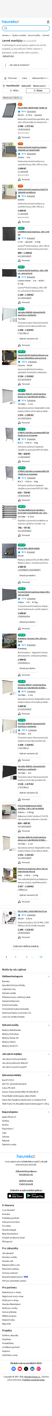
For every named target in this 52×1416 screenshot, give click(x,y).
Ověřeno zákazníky (10, 1335)
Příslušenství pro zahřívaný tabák (16, 997)
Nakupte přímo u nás (11, 1265)
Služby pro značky (9, 1308)
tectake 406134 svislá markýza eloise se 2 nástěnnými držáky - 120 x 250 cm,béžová (32, 840)
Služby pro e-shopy (10, 1300)
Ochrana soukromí (10, 1273)
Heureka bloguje (9, 1229)
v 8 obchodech (24, 129)
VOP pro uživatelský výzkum (14, 1280)
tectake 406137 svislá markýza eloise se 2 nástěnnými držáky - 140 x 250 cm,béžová (32, 687)
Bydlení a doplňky (19, 35)
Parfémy (5, 1120)
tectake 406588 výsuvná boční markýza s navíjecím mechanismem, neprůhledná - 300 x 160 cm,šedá (34, 316)
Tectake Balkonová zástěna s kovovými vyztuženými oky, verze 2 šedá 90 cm (34, 513)
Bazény (5, 1124)
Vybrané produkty (11, 1075)
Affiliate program (9, 1316)
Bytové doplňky (34, 35)
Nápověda (6, 1323)
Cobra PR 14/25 (8, 1088)
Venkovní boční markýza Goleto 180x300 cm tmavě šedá (32, 149)
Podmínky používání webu (33, 1379)
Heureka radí (7, 1261)
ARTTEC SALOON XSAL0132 (14, 1084)
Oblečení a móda (9, 1144)
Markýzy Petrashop (10, 1034)
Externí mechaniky (10, 1005)
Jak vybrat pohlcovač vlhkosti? (15, 1063)
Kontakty (6, 1214)
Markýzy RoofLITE (10, 1045)
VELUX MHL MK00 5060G (29, 548)
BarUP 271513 (8, 1080)
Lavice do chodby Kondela (13, 1016)
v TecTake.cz (23, 333)
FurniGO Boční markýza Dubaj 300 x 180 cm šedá (26, 608)
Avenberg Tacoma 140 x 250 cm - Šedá (32, 640)
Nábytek (5, 1140)
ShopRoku (6, 1339)
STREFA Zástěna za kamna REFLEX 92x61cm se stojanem (33, 434)
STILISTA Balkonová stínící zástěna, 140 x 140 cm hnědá (31, 807)
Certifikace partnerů (11, 1347)
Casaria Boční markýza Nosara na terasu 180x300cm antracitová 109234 (33, 358)
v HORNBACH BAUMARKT (29, 570)
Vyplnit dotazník (26, 1184)
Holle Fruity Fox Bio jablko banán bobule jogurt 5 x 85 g (25, 1103)
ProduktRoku (8, 1343)
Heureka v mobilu (9, 1257)
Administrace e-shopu (11, 1292)
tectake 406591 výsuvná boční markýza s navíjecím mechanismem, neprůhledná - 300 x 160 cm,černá (34, 770)
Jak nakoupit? (8, 1253)
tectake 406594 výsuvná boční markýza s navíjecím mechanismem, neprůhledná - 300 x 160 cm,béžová (34, 728)
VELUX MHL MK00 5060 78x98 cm (32, 107)
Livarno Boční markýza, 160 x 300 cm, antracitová (33, 272)
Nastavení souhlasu (10, 1269)
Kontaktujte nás (26, 1174)
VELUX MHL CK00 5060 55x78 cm (32, 911)
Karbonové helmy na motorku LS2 (16, 1013)
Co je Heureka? (8, 1210)
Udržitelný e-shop (10, 1355)
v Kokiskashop (24, 616)
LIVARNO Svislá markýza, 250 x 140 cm (33, 233)
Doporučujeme (10, 1112)
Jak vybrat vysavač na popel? (14, 1067)
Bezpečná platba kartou (12, 1277)
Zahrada (5, 1136)
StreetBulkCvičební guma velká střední (19, 1096)
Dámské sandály (9, 993)
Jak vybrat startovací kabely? (14, 1059)
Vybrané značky (10, 1025)
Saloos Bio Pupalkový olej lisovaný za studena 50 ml (24, 1099)
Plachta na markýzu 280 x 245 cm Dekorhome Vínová (33, 870)
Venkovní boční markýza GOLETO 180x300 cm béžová (33, 191)
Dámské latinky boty (11, 1001)
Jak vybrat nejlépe (12, 1054)
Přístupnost (7, 1241)
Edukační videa (8, 1320)
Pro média (6, 1226)
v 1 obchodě (23, 171)
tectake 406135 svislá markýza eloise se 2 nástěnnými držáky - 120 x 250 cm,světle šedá (32, 397)
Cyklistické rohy (9, 989)
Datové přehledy (9, 1312)
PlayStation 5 (7, 1128)
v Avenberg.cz (24, 662)
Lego (4, 1132)
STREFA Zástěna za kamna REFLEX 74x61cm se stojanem (33, 473)
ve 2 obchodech (24, 256)
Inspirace (6, 1351)
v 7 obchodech (24, 456)
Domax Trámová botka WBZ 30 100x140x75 (20, 1092)
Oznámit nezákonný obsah (13, 1237)
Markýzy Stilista (9, 1042)
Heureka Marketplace (11, 1304)
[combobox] (26, 28)
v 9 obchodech (24, 495)
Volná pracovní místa (11, 1222)
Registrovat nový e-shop (12, 1296)
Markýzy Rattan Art (10, 1038)
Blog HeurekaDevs (10, 1233)
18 (41, 957)
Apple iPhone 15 (9, 1117)
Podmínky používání (10, 1218)
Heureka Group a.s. (32, 1376)
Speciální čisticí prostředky (13, 985)
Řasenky (5, 981)
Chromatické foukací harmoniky (15, 1009)
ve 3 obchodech (24, 418)
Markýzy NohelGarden (11, 1030)
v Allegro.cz (23, 889)
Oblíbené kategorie (12, 976)
